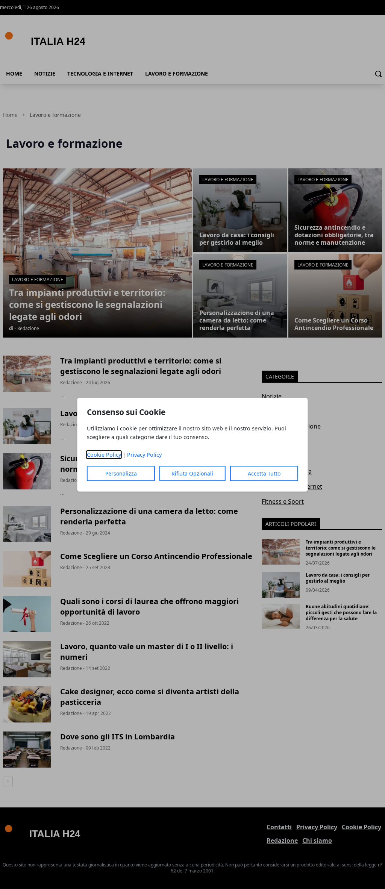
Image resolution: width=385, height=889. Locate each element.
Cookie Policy (104, 454)
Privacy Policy (144, 454)
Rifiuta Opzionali (192, 473)
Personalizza (121, 473)
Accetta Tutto (264, 473)
